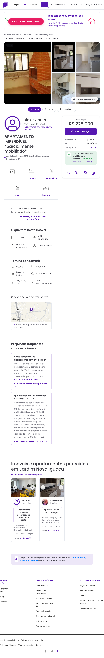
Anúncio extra (41, 621)
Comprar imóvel (75, 5)
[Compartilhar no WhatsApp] (85, 172)
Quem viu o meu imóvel (45, 616)
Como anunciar (42, 585)
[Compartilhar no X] (77, 172)
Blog (2, 596)
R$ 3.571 (93, 147)
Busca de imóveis (87, 590)
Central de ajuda (4, 590)
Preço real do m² (93, 5)
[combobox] (34, 4)
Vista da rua (67, 109)
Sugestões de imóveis (88, 585)
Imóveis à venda (11, 34)
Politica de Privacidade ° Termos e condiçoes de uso (20, 645)
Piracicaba (26, 34)
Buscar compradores (44, 598)
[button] (27, 73)
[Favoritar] (68, 172)
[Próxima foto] (32, 487)
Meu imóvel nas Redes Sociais (44, 605)
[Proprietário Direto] (6, 4)
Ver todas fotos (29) (86, 99)
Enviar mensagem (82, 131)
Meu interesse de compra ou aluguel (91, 602)
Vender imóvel (57, 5)
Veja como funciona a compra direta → (30, 385)
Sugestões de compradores (41, 592)
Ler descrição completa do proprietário (32, 218)
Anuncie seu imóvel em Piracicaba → (30, 441)
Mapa (50, 109)
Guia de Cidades (86, 595)
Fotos (36, 109)
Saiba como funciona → (82, 162)
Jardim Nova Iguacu (44, 34)
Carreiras (3, 601)
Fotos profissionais (43, 611)
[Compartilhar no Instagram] (93, 172)
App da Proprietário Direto (26, 379)
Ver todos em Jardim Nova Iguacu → (27, 474)
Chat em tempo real (43, 626)
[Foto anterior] (15, 487)
